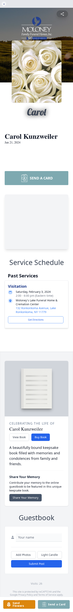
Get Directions (36, 319)
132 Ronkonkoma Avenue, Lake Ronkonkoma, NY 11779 (36, 310)
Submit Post (36, 564)
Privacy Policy (25, 594)
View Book (19, 437)
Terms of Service (47, 594)
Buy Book (41, 437)
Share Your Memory (25, 497)
